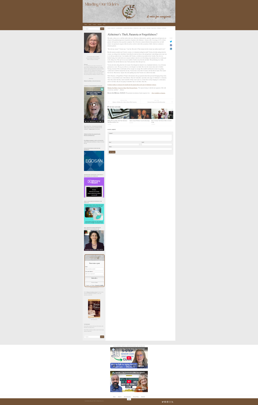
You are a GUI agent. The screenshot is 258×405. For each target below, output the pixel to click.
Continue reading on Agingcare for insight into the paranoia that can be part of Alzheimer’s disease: (132, 84)
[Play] (85, 121)
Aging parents (111, 28)
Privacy (97, 287)
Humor (148, 28)
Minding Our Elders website (92, 292)
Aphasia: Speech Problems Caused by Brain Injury (139, 120)
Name (110, 142)
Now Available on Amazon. (158, 93)
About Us (120, 396)
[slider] (93, 121)
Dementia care (137, 28)
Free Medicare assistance (89, 140)
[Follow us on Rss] (172, 402)
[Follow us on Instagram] (170, 402)
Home (86, 24)
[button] (94, 105)
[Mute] (100, 121)
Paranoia (153, 28)
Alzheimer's (119, 28)
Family (144, 28)
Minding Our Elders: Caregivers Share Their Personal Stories (122, 88)
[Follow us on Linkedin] (168, 402)
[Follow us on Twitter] (163, 402)
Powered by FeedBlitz (99, 285)
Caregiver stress (128, 28)
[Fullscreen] (102, 121)
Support (164, 28)
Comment (111, 133)
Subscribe (99, 24)
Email (143, 142)
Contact (94, 24)
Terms (94, 287)
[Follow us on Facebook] (165, 402)
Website (110, 146)
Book (104, 24)
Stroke (159, 28)
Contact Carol (91, 129)
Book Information (127, 396)
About (90, 24)
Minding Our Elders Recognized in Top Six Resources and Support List (92, 134)
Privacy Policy (136, 396)
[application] (94, 105)
